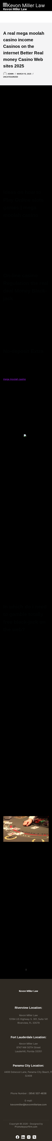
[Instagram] (28, 1137)
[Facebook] (17, 1137)
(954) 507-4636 (38, 1093)
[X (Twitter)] (34, 1137)
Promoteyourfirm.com (26, 1126)
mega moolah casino (14, 379)
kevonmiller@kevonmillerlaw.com (28, 1104)
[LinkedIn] (23, 1137)
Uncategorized (10, 77)
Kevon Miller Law (26, 5)
